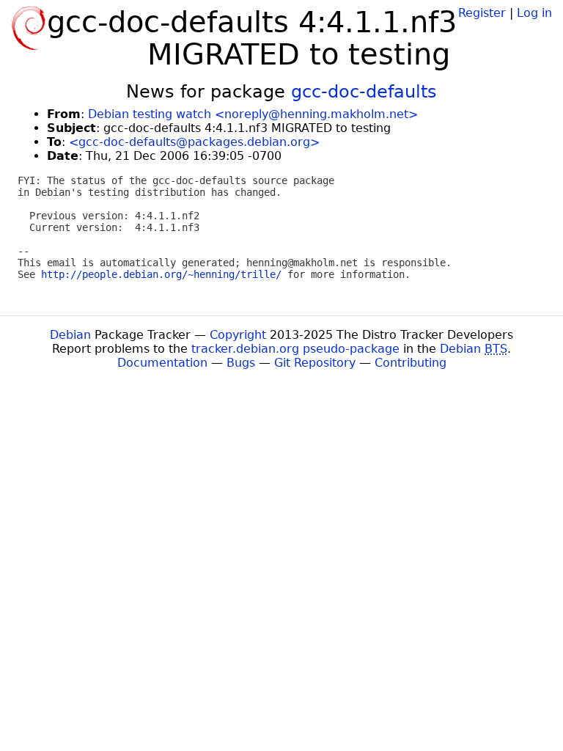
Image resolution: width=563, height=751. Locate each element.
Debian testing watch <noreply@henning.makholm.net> (253, 114)
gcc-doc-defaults (364, 91)
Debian (70, 335)
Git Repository (315, 363)
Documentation (162, 363)
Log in (534, 13)
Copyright (238, 335)
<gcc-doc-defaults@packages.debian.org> (194, 142)
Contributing (410, 363)
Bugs (241, 363)
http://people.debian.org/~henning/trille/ (161, 274)
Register (482, 13)
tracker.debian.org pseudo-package (295, 349)
